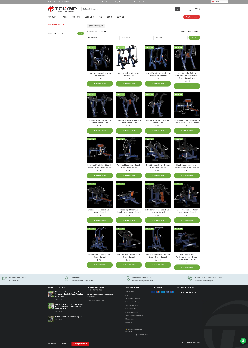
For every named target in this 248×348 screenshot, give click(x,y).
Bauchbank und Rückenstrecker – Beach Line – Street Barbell (187, 257)
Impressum (52, 344)
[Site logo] (62, 9)
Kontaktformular (130, 309)
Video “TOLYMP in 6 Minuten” (134, 315)
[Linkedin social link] (192, 292)
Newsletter (128, 322)
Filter (80, 33)
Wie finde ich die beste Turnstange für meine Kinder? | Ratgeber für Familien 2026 (69, 306)
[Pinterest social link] (190, 292)
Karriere (65, 344)
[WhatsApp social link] (195, 292)
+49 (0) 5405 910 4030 (63, 2)
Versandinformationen (132, 298)
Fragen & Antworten (131, 312)
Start (88, 31)
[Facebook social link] (182, 292)
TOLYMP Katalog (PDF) (96, 25)
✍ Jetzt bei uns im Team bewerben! (133, 330)
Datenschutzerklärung (132, 302)
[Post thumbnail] (51, 295)
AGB (126, 295)
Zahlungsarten (129, 292)
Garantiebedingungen (98, 300)
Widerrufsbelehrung (131, 305)
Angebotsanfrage (191, 17)
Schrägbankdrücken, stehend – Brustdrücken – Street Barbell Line (187, 75)
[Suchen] (177, 9)
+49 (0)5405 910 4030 (94, 290)
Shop (93, 31)
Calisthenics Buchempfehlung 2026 (69, 317)
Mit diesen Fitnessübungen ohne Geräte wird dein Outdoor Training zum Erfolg (69, 294)
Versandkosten (91, 296)
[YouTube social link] (186, 292)
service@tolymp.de (75, 2)
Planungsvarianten (131, 319)
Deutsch (217, 1)
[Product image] (100, 58)
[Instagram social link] (184, 292)
